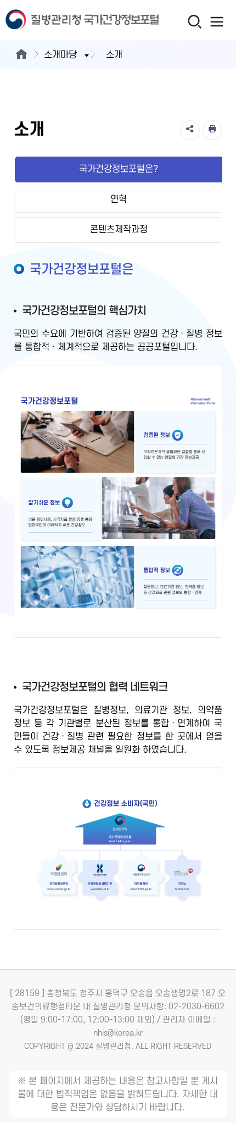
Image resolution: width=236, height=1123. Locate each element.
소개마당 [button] (60, 55)
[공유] (190, 130)
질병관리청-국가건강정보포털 (59, 20)
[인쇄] (212, 130)
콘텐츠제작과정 (119, 230)
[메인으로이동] (21, 55)
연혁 (118, 199)
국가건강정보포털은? (118, 169)
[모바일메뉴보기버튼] (217, 21)
